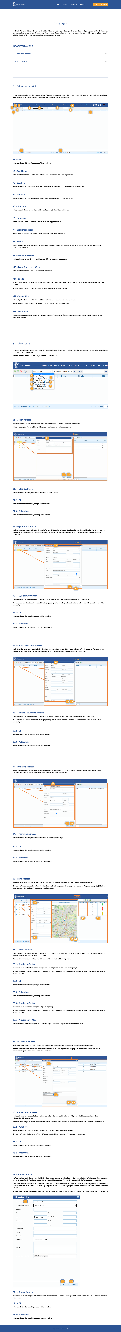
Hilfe (58, 4)
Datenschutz (64, 1329)
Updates (73, 4)
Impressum (56, 1329)
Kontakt (81, 4)
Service (65, 4)
